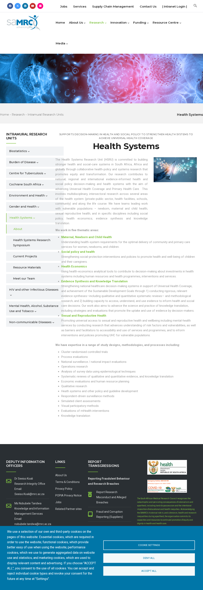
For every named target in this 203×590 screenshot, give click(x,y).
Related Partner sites (68, 509)
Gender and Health (22, 206)
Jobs (63, 6)
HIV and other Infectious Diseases (33, 289)
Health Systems (21, 217)
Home (60, 22)
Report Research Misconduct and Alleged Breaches (111, 497)
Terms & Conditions (67, 482)
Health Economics (74, 266)
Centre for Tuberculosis (26, 173)
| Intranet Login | (174, 6)
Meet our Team (24, 278)
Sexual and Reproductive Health (84, 315)
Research (96, 22)
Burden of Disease (22, 162)
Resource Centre (166, 22)
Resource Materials (27, 267)
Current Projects (25, 256)
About (17, 229)
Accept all (149, 570)
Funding (139, 22)
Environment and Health (27, 195)
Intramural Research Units (45, 114)
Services (79, 6)
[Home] (30, 21)
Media (60, 43)
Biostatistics (18, 151)
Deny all (149, 557)
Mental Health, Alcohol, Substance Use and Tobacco (33, 308)
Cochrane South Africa (25, 184)
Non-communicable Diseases (30, 322)
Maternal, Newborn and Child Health (86, 237)
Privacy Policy (63, 488)
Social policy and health (78, 252)
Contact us (148, 6)
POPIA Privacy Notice (68, 495)
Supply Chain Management (113, 6)
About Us (76, 22)
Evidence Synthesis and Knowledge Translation (94, 281)
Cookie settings (149, 545)
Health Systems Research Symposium (31, 242)
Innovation (118, 22)
